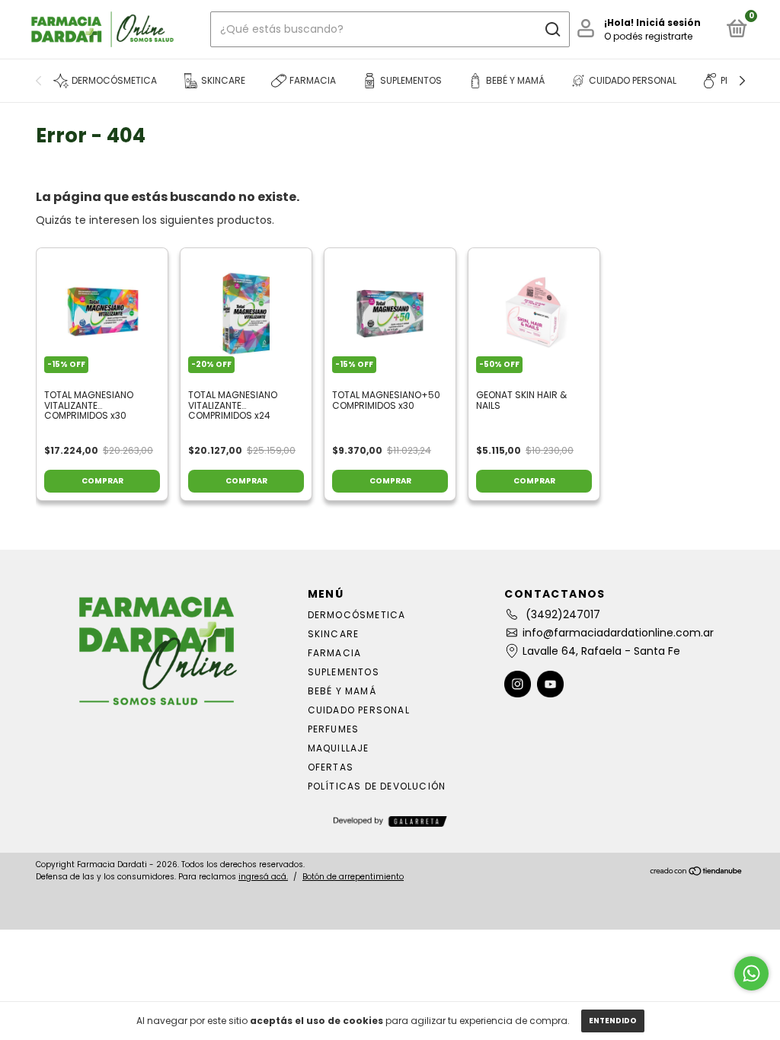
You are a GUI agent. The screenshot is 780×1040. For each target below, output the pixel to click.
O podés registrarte (648, 36)
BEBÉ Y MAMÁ (342, 690)
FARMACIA (335, 652)
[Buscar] (551, 29)
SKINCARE (334, 633)
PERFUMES (334, 729)
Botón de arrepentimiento (353, 876)
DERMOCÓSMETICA (357, 614)
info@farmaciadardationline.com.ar (618, 632)
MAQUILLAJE (338, 748)
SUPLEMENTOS (343, 671)
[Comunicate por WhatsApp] (751, 973)
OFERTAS (330, 767)
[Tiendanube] (696, 872)
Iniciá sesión (668, 22)
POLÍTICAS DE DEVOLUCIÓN (377, 786)
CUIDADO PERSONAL (359, 709)
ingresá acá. (263, 876)
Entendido (613, 1020)
